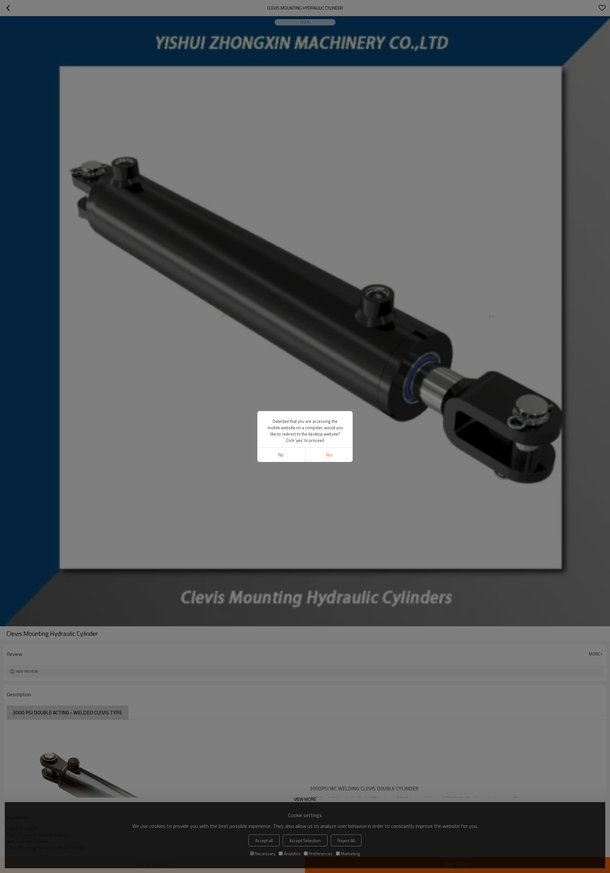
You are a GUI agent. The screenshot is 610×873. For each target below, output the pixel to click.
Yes (329, 454)
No (281, 454)
